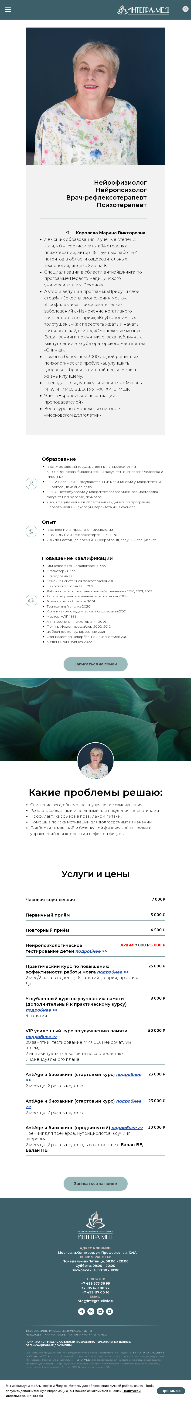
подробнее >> (91, 1289)
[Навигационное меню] (8, 9)
